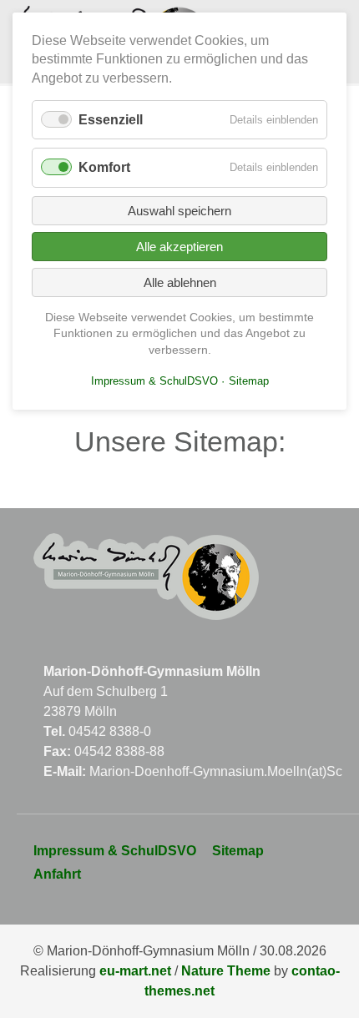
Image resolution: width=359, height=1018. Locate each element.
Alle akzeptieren (179, 246)
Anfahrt (57, 874)
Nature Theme (226, 971)
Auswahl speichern (179, 211)
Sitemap (238, 851)
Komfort (104, 167)
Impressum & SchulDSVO (114, 851)
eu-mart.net (135, 971)
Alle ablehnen (180, 282)
